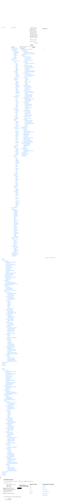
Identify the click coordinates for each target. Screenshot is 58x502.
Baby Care (27, 103)
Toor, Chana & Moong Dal (29, 75)
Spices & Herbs (10, 310)
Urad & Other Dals (17, 106)
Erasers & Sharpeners (29, 122)
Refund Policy (45, 493)
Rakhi (15, 245)
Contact (3, 363)
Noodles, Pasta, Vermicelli (17, 133)
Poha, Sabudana (28, 112)
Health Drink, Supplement (29, 63)
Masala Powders (11, 311)
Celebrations (14, 50)
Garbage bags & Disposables (18, 91)
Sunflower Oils (27, 89)
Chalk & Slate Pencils (17, 193)
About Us (4, 364)
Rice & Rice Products (27, 110)
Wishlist (31, 491)
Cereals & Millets (28, 74)
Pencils (17, 205)
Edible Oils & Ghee (9, 322)
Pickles (17, 135)
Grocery (13, 59)
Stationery (15, 191)
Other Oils (27, 88)
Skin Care (27, 109)
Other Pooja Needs (27, 139)
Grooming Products (28, 105)
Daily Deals (3, 27)
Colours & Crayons (28, 121)
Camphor (15, 211)
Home (3, 258)
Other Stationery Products (17, 203)
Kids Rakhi (16, 244)
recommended (14, 252)
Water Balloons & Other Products (29, 53)
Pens (16, 206)
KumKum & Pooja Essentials (16, 225)
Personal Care (26, 102)
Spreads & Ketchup (28, 96)
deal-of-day (14, 58)
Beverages (16, 71)
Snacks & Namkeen (28, 95)
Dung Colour (16, 247)
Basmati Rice (27, 111)
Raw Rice (9, 314)
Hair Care (27, 106)
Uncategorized (14, 254)
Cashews (17, 110)
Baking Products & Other (17, 149)
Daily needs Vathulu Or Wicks (16, 216)
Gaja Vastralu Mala (27, 134)
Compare (4, 365)
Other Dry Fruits (17, 113)
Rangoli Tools (16, 251)
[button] (22, 257)
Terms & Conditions (46, 491)
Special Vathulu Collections (16, 235)
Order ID (31, 39)
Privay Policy (45, 489)
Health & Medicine (28, 107)
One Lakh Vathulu (27, 138)
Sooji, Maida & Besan (17, 69)
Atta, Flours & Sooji (27, 56)
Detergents (18, 86)
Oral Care (27, 108)
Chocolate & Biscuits (29, 91)
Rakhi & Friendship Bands (26, 143)
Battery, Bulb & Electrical (17, 84)
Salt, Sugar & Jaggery (27, 116)
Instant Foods (16, 127)
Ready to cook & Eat (17, 137)
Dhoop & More (26, 133)
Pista (16, 115)
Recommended (5, 362)
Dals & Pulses (16, 96)
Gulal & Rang (16, 51)
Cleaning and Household (28, 65)
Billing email (35, 40)
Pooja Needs (14, 209)
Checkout (31, 493)
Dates (17, 111)
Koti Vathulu (16, 223)
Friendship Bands (26, 145)
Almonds (17, 109)
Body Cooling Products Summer (27, 49)
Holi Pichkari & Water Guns (28, 52)
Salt (16, 188)
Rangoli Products (15, 246)
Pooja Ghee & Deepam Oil (28, 140)
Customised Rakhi (27, 144)
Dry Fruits (15, 108)
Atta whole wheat (17, 64)
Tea (16, 77)
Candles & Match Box (27, 131)
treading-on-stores (15, 253)
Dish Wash (27, 69)
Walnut (26, 84)
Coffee (17, 72)
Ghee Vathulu (16, 222)
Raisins (17, 116)
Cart (30, 489)
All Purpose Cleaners (17, 81)
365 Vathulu (16, 210)
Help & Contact (13, 27)
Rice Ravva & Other (17, 183)
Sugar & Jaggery (28, 118)
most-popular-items (25, 126)
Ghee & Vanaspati (11, 324)
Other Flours (10, 299)
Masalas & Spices (27, 97)
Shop (3, 259)
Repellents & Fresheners (29, 71)
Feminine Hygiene (28, 104)
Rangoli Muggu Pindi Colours (16, 249)
